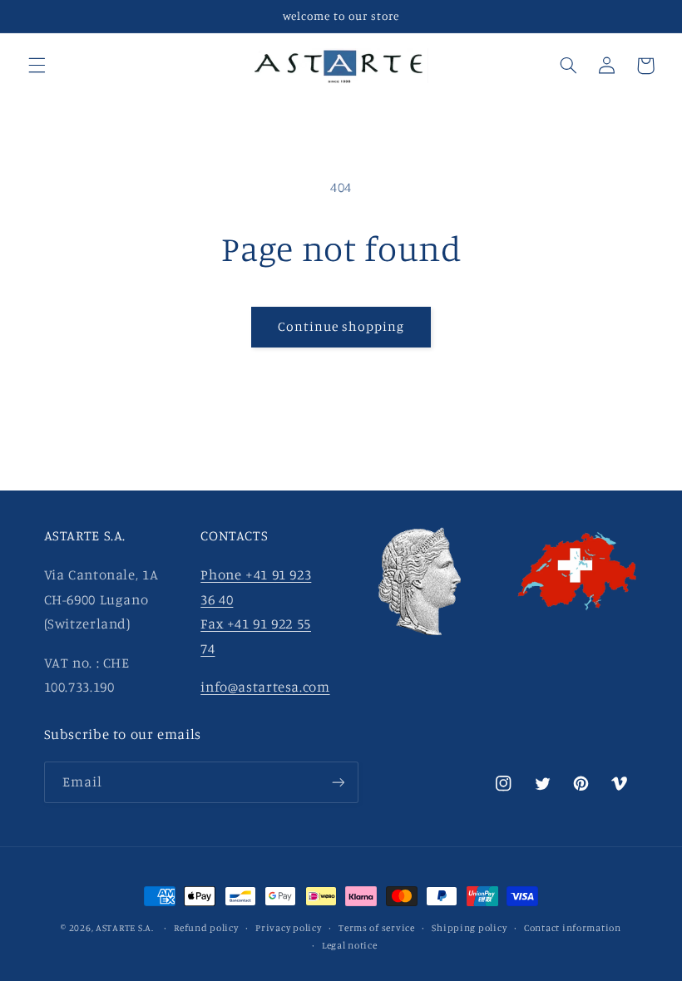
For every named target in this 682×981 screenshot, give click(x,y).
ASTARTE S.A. (125, 928)
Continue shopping (341, 326)
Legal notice (350, 945)
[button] (36, 66)
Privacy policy (288, 928)
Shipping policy (469, 928)
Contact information (572, 928)
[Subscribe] (338, 782)
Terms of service (377, 928)
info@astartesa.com (264, 686)
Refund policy (206, 928)
